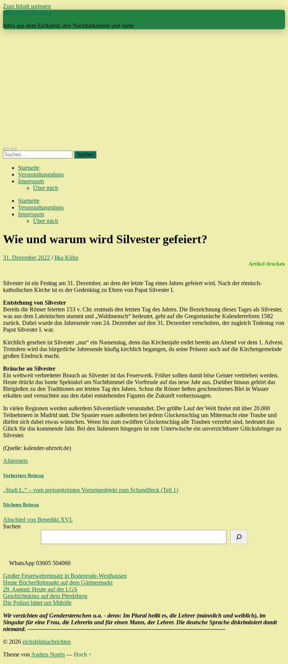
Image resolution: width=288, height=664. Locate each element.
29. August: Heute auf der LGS (40, 589)
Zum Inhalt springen (27, 6)
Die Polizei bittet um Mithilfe (37, 603)
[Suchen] (239, 537)
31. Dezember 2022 (26, 257)
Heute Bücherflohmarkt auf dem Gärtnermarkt (57, 582)
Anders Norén (48, 654)
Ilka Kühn (66, 257)
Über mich (45, 188)
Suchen (12, 526)
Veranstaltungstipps (41, 174)
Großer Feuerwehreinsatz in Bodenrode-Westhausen (65, 576)
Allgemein (15, 461)
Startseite (28, 168)
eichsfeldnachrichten (27, 13)
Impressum (31, 181)
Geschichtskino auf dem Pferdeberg (45, 596)
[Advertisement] (144, 87)
